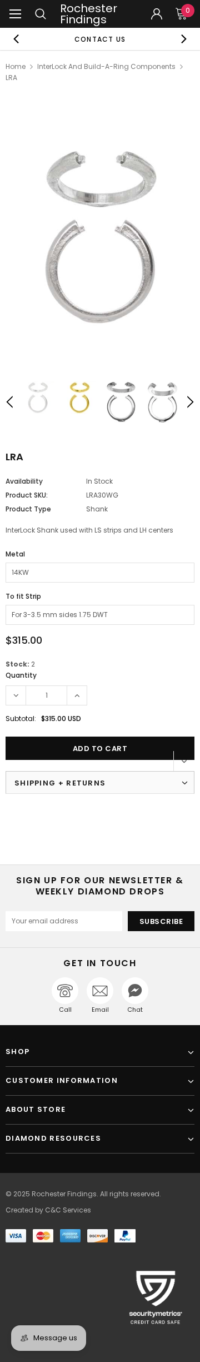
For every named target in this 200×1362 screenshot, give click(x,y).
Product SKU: (27, 495)
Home (16, 66)
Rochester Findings (88, 14)
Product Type (28, 509)
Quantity (21, 675)
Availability (24, 481)
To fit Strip (23, 596)
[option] (100, 39)
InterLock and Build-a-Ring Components (106, 66)
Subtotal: (21, 718)
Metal (15, 554)
